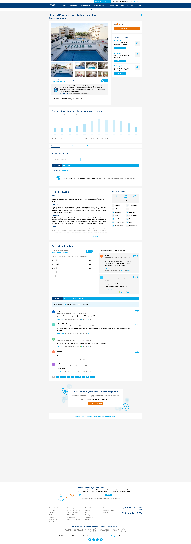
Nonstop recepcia (119, 225)
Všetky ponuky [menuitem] (55, 146)
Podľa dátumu (57, 299)
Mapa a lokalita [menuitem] (91, 146)
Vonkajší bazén (133, 205)
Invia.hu (108, 536)
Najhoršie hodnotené (70, 299)
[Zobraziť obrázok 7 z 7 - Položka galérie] (103, 74)
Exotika (51, 515)
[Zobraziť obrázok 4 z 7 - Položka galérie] (103, 65)
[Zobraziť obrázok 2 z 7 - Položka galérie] (80, 65)
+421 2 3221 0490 (132, 512)
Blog (122, 5)
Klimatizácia (118, 205)
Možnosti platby (71, 517)
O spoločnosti (89, 517)
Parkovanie (52, 517)
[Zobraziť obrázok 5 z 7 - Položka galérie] (80, 74)
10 (88, 377)
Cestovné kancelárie (54, 508)
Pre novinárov (88, 508)
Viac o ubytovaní (55, 102)
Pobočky (87, 515)
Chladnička (118, 212)
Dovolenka (57, 9)
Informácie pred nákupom (73, 510)
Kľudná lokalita (119, 219)
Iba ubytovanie (118, 53)
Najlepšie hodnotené (84, 299)
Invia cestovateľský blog (73, 519)
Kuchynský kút (133, 225)
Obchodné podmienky (73, 512)
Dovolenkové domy (54, 522)
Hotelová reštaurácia (120, 222)
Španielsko (64, 9)
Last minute (118, 40)
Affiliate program (89, 510)
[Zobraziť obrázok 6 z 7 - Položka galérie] (91, 74)
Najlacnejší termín (119, 66)
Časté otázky (70, 508)
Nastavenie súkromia (108, 510)
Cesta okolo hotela (134, 215)
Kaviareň (131, 222)
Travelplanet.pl (115, 536)
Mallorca (71, 9)
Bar (130, 219)
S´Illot (77, 9)
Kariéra (87, 512)
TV (130, 208)
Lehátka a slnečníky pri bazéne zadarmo (120, 208)
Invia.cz (104, 536)
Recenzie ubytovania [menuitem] (78, 146)
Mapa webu (106, 512)
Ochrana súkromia (108, 508)
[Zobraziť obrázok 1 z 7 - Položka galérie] (62, 69)
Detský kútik (132, 212)
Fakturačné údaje (71, 515)
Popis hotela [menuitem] (66, 146)
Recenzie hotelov (113, 5)
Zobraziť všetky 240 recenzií (58, 81)
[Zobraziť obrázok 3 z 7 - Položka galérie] (91, 65)
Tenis (116, 215)
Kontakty (87, 519)
